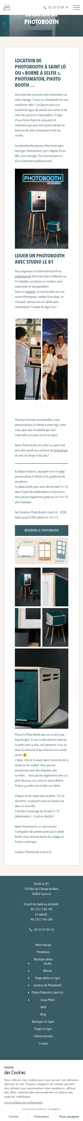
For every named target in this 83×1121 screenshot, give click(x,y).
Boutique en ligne (43, 1021)
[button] (28, 357)
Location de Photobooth (48, 985)
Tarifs (43, 1007)
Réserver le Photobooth (41, 530)
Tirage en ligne (43, 1029)
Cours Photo (47, 999)
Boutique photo (43, 959)
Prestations (43, 952)
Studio (48, 963)
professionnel (23, 276)
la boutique (61, 450)
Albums (47, 970)
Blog (43, 1014)
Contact (43, 1043)
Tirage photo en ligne (47, 978)
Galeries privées (43, 1036)
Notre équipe (43, 944)
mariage (30, 291)
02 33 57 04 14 (58, 7)
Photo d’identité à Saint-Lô (47, 992)
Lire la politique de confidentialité (23, 1102)
